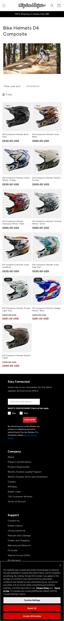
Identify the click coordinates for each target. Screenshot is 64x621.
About (11, 457)
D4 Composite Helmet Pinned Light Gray (16, 309)
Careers (12, 481)
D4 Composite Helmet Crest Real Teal (45, 266)
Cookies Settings (32, 600)
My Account (14, 560)
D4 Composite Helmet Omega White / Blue (46, 309)
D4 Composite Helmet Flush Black (45, 135)
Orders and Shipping (18, 540)
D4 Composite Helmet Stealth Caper (16, 356)
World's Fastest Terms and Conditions (28, 476)
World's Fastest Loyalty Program (25, 472)
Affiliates (12, 486)
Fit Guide (12, 550)
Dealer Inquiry (15, 525)
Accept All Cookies (32, 616)
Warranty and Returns (19, 545)
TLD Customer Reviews (20, 496)
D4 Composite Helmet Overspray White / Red (13, 222)
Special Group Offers (19, 555)
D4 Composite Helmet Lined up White (15, 266)
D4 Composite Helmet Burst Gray (15, 135)
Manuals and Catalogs (19, 535)
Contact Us (14, 520)
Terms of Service (17, 501)
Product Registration (19, 467)
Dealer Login (14, 491)
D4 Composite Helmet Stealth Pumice (46, 179)
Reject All (31, 608)
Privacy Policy (42, 588)
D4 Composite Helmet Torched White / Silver (46, 222)
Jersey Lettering (16, 530)
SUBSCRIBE (29, 420)
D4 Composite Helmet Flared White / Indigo (16, 179)
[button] (3, 5)
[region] (32, 591)
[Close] (60, 565)
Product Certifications (19, 462)
